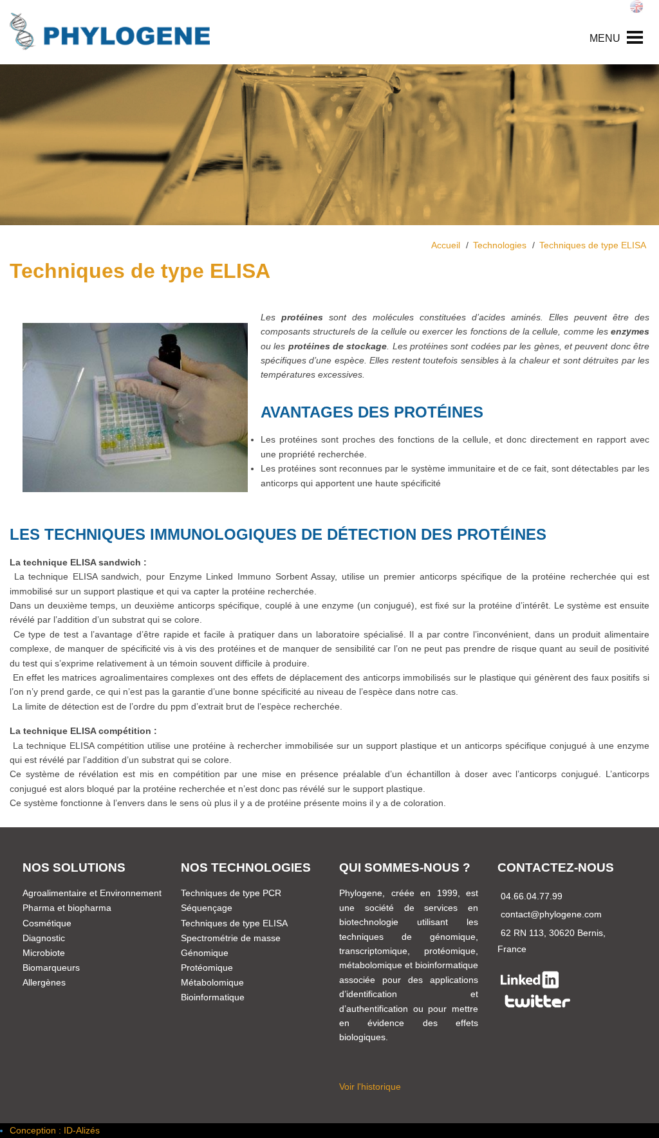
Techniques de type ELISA (234, 923)
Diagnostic (44, 938)
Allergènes (44, 982)
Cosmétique (47, 923)
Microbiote (44, 953)
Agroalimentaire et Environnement (92, 893)
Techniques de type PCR (231, 893)
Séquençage (206, 908)
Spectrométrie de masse (231, 938)
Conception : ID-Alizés (55, 1130)
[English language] (636, 6)
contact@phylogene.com (551, 914)
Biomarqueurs (51, 967)
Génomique (204, 953)
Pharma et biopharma (67, 908)
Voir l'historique (370, 1086)
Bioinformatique (213, 997)
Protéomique (207, 967)
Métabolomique (212, 982)
